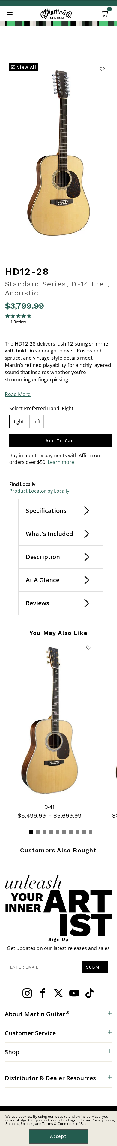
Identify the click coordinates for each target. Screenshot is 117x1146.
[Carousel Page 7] (71, 832)
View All (25, 67)
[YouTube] (74, 993)
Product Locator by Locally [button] (39, 491)
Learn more (61, 462)
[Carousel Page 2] (38, 832)
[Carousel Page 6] (64, 832)
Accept (58, 1136)
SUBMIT (95, 967)
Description (43, 557)
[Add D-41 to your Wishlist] (88, 647)
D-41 (49, 807)
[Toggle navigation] (10, 14)
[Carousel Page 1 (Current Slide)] (31, 832)
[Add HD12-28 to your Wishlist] (102, 69)
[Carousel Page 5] (57, 832)
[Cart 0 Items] (104, 15)
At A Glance (42, 580)
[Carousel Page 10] (90, 832)
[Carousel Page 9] (84, 832)
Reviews (37, 603)
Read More (18, 394)
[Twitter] (58, 993)
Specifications (46, 510)
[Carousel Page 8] (77, 832)
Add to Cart (61, 440)
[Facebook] (43, 993)
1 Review (18, 321)
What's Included (49, 534)
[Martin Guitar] (56, 13)
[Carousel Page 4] (51, 832)
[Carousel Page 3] (44, 832)
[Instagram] (27, 993)
